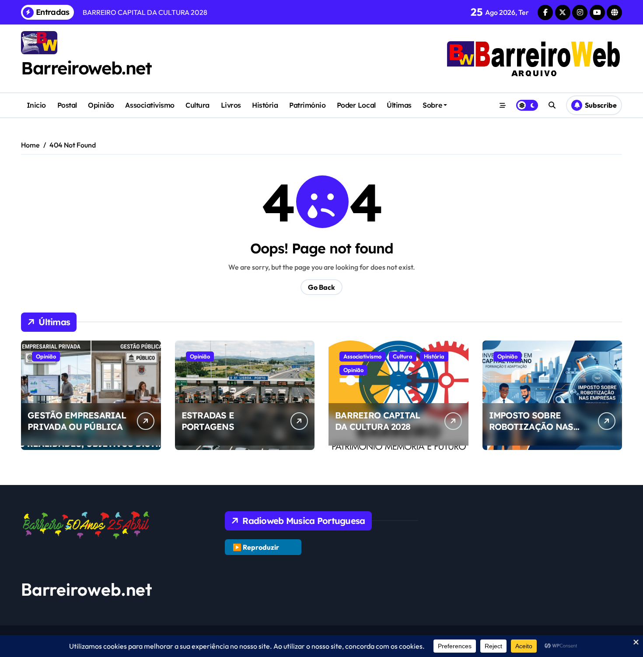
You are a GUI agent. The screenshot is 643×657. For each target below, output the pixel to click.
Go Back (321, 287)
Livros (231, 105)
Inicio (36, 105)
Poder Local (356, 105)
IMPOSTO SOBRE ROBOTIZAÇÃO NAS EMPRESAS (531, 426)
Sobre (432, 105)
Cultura (197, 105)
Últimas (399, 105)
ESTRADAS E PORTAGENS (208, 421)
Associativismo (149, 105)
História (265, 105)
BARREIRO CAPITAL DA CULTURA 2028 (377, 421)
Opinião (101, 105)
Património (307, 105)
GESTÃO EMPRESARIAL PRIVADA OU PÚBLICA (77, 421)
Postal (67, 105)
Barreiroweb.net (86, 68)
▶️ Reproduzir (256, 547)
